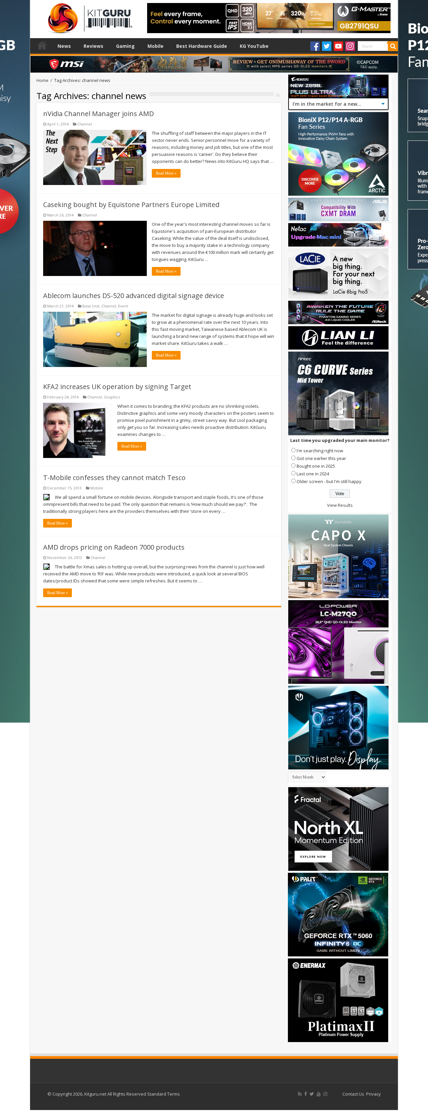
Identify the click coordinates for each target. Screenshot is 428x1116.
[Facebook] (315, 46)
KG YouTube (254, 46)
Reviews (93, 46)
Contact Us (353, 1094)
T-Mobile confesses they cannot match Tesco (114, 477)
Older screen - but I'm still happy (329, 481)
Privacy (373, 1094)
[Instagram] (350, 46)
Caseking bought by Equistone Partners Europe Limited (131, 204)
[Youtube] (338, 46)
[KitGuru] (88, 16)
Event (123, 305)
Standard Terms (163, 1094)
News (64, 46)
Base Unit (90, 305)
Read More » (166, 173)
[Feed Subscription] (278, 95)
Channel (84, 123)
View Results (340, 505)
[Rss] (299, 1094)
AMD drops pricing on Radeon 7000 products (114, 547)
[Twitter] (326, 46)
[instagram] (325, 1094)
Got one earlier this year (321, 458)
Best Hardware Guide (201, 46)
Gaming (125, 46)
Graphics (112, 396)
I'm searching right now (320, 451)
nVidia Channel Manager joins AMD (98, 113)
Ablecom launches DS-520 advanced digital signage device (133, 295)
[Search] (393, 46)
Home (42, 45)
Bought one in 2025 (316, 466)
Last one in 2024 (313, 474)
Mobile (155, 46)
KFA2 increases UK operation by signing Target (117, 386)
